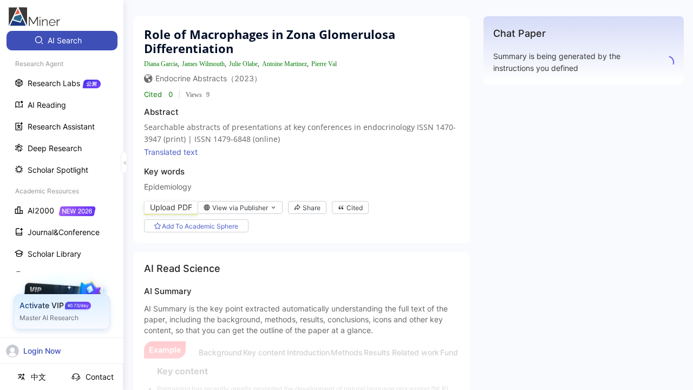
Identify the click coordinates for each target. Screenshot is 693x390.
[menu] (61, 201)
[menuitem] (61, 40)
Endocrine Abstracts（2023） (208, 78)
